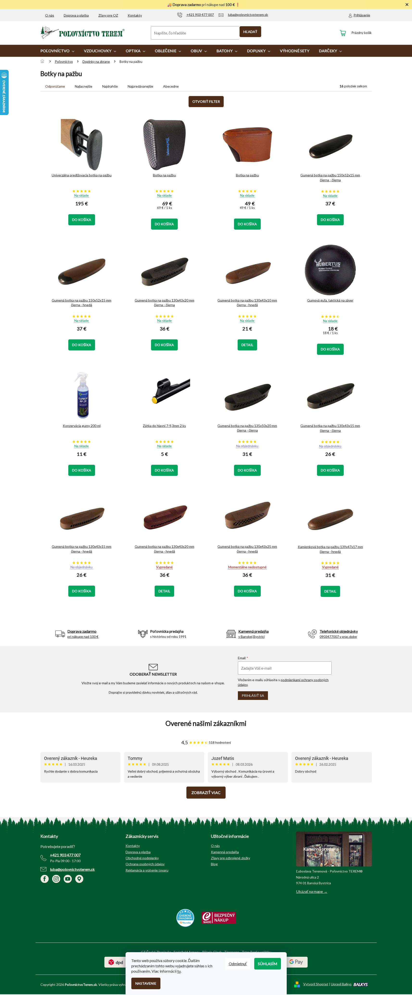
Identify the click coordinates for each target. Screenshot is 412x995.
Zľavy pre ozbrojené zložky (230, 858)
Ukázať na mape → (311, 891)
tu (179, 971)
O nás (49, 15)
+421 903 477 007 (65, 855)
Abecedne (171, 86)
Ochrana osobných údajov (145, 864)
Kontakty (135, 15)
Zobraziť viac (206, 792)
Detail (247, 345)
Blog (214, 864)
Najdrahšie (110, 86)
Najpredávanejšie (140, 86)
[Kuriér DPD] (116, 962)
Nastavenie (145, 983)
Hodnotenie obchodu (206, 723)
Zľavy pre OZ (108, 15)
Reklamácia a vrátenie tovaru (147, 870)
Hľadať (250, 32)
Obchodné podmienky (142, 858)
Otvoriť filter (206, 101)
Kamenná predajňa (225, 852)
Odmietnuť (238, 963)
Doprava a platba (76, 15)
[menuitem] (57, 51)
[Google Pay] (296, 962)
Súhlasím (267, 963)
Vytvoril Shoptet (315, 984)
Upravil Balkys (341, 984)
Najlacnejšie (83, 86)
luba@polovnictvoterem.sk (72, 869)
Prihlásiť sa (253, 695)
